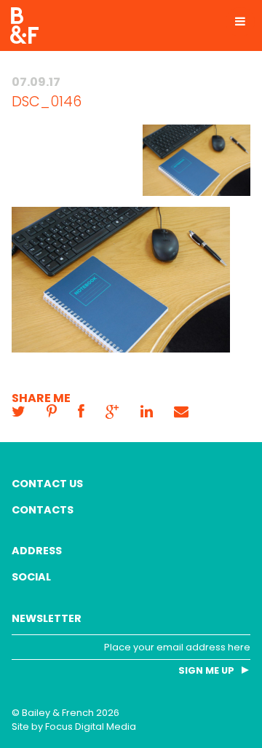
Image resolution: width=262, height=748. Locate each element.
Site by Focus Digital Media (74, 726)
